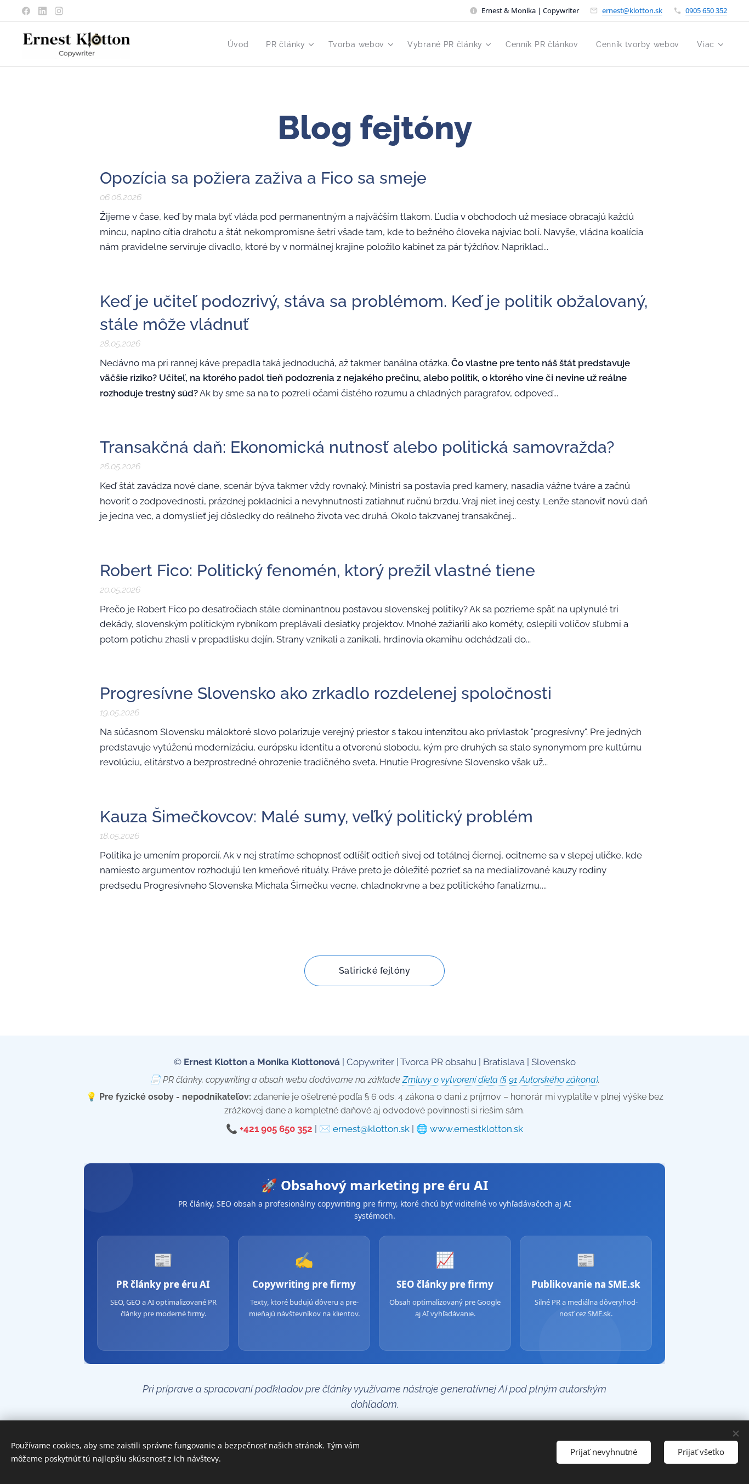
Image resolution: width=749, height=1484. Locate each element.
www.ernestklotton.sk (476, 1128)
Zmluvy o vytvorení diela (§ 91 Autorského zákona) (500, 1079)
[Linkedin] (42, 11)
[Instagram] (59, 11)
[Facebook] (26, 11)
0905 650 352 (706, 10)
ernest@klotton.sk (632, 10)
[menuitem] (241, 44)
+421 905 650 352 (276, 1128)
